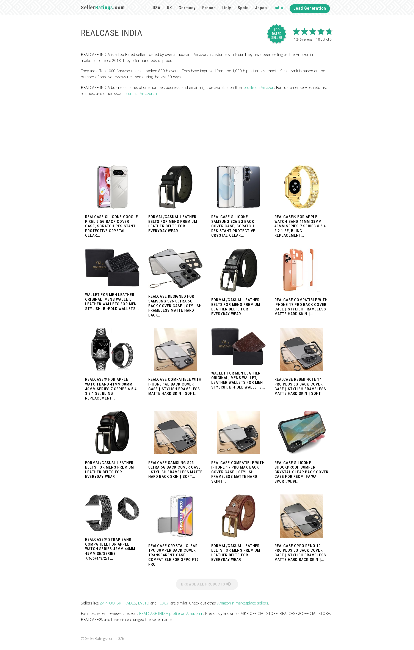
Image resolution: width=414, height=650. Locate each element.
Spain (243, 7)
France (209, 7)
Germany (187, 7)
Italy (226, 7)
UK (169, 7)
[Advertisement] (207, 131)
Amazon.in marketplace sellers (242, 603)
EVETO (143, 603)
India (278, 7)
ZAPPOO (107, 603)
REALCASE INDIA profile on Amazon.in (171, 613)
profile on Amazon (259, 87)
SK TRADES (126, 603)
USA (156, 7)
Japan (261, 7)
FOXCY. (163, 603)
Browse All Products (203, 584)
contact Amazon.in (141, 93)
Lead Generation (309, 8)
